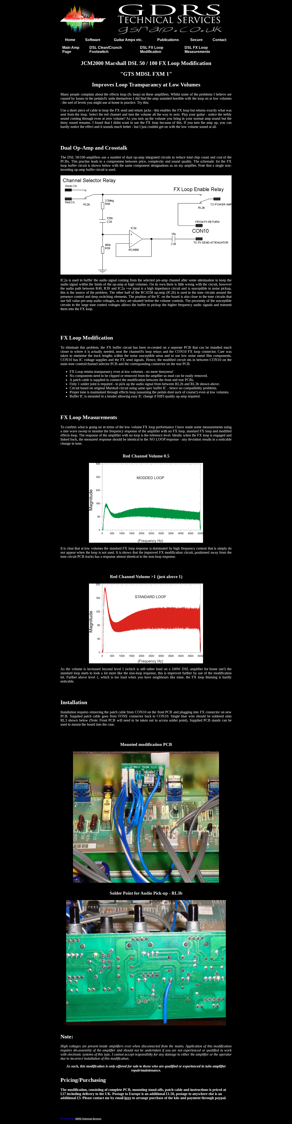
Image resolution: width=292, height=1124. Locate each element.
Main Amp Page (70, 50)
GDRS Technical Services (88, 1119)
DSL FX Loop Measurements (197, 50)
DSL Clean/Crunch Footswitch (105, 50)
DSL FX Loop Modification (151, 50)
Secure (196, 40)
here (127, 1098)
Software (92, 40)
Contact (219, 40)
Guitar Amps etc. (128, 40)
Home (70, 40)
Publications (168, 40)
